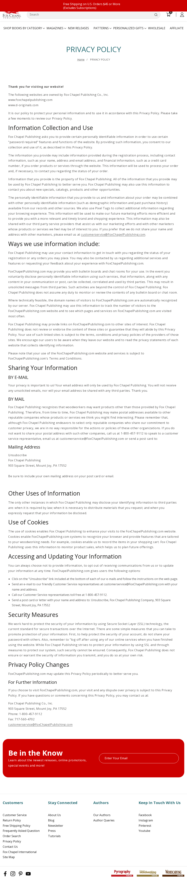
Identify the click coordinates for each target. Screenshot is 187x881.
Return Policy (12, 820)
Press (52, 831)
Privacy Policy (12, 841)
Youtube (144, 831)
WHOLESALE (156, 28)
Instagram (146, 820)
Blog (51, 820)
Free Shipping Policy (16, 826)
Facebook (145, 815)
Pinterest (145, 826)
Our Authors (101, 815)
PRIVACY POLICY (100, 59)
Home (81, 59)
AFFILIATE (177, 28)
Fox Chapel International (20, 852)
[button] (22, 28)
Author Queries (104, 820)
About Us (54, 815)
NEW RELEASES (78, 28)
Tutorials (54, 836)
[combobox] (93, 15)
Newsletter (55, 826)
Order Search (12, 836)
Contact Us (10, 847)
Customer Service (15, 815)
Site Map (9, 857)
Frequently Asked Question (21, 831)
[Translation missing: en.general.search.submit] (156, 14)
